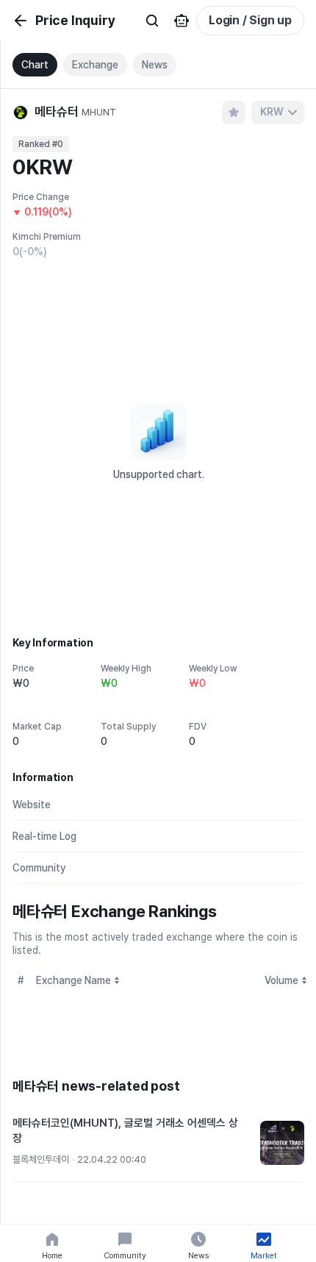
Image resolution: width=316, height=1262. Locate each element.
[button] (158, 1143)
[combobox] (277, 112)
